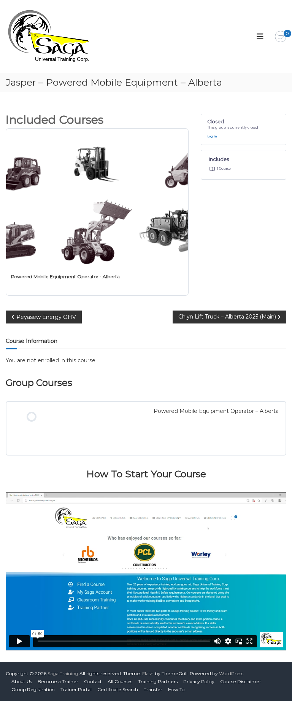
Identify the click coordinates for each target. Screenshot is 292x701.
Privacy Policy (198, 681)
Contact (93, 681)
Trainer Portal (76, 689)
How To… (177, 689)
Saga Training (63, 673)
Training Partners (158, 681)
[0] (280, 36)
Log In (212, 136)
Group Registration (33, 689)
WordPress (231, 673)
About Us (21, 681)
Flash (148, 673)
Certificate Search (117, 689)
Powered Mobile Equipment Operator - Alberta (65, 276)
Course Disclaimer (240, 681)
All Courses (120, 681)
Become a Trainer (58, 681)
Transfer (153, 689)
